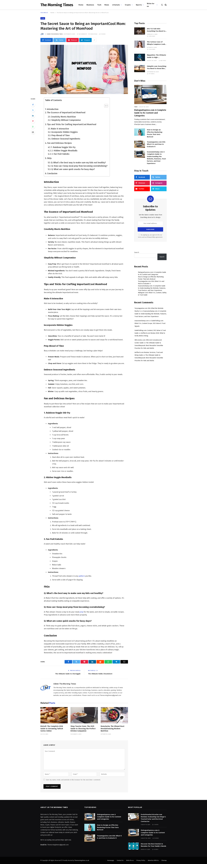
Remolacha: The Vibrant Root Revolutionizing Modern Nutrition (112, 728)
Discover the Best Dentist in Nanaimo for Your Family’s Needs (153, 845)
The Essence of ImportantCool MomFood (66, 112)
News (106, 5)
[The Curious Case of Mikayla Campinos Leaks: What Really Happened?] (139, 44)
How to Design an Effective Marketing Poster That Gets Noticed (154, 133)
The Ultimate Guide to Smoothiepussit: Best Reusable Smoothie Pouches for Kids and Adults (149, 345)
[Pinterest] (33, 121)
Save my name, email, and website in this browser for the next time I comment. (73, 780)
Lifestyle (116, 5)
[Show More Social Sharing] (94, 40)
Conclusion (52, 173)
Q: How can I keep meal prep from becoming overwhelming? (79, 166)
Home (80, 5)
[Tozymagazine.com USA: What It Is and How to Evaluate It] (139, 144)
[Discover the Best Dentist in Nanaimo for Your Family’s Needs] (133, 846)
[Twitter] (33, 110)
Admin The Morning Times (55, 34)
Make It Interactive (60, 128)
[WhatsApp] (33, 126)
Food (42, 18)
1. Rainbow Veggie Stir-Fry (63, 147)
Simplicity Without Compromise (66, 120)
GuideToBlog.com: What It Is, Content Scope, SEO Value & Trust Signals (150, 323)
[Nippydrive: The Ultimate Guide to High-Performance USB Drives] (139, 57)
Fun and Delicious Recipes (59, 143)
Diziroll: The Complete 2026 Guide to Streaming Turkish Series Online (51, 728)
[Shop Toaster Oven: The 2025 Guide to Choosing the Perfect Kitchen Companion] (84, 715)
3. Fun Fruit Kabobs (60, 154)
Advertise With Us (153, 860)
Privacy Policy (151, 237)
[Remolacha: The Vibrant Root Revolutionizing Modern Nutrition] (114, 715)
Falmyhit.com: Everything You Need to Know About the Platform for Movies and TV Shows (156, 67)
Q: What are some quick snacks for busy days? (73, 169)
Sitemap (164, 860)
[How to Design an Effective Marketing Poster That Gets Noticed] (139, 132)
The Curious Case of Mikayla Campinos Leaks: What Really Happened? (156, 43)
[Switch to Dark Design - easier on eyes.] (162, 5)
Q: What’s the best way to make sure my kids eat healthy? (78, 162)
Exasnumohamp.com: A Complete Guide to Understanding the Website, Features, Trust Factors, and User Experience (156, 157)
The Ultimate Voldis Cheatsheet (100, 674)
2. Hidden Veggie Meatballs (64, 150)
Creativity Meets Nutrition (63, 117)
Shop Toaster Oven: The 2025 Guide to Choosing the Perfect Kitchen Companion (83, 728)
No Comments (83, 34)
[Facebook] (33, 104)
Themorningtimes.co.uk (81, 860)
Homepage (110, 860)
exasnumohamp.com (142, 321)
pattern (82, 576)
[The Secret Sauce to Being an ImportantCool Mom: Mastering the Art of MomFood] (84, 69)
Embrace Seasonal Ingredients (65, 139)
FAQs (49, 158)
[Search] (165, 4)
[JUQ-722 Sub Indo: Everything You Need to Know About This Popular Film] (139, 31)
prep (81, 612)
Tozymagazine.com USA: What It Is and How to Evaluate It (156, 144)
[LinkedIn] (33, 115)
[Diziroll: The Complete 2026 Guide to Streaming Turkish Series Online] (54, 715)
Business (90, 5)
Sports (139, 5)
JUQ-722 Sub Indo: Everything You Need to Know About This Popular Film (156, 30)
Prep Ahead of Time (60, 135)
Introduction (52, 109)
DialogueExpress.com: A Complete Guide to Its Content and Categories (150, 113)
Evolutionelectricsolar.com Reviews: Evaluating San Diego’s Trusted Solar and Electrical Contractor (153, 818)
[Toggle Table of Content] (105, 106)
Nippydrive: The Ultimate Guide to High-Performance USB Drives (156, 56)
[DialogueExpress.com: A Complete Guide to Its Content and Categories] (150, 94)
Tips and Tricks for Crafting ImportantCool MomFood (71, 124)
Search (136, 252)
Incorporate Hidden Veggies (64, 132)
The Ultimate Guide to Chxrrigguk (67, 674)
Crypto (128, 5)
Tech (99, 5)
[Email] (33, 132)
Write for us (150, 4)
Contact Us (120, 860)
